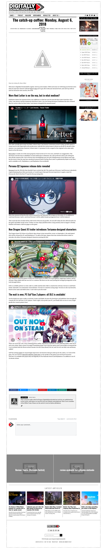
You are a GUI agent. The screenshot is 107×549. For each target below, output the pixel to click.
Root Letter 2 (67, 28)
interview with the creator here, (31, 354)
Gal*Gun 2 (29, 28)
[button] (61, 535)
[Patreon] (92, 15)
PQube (56, 28)
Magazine (28, 15)
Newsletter (46, 15)
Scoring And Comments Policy (65, 542)
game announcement (36, 28)
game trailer (43, 28)
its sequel (19, 352)
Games (12, 15)
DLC (18, 28)
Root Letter (60, 28)
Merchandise (37, 15)
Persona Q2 (52, 28)
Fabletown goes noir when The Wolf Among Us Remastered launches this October (35, 508)
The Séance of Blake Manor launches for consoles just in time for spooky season (17, 508)
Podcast (20, 15)
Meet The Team (48, 542)
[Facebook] (85, 15)
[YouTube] (87, 15)
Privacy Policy (55, 542)
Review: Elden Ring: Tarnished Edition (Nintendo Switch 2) (53, 507)
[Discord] (94, 15)
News (48, 28)
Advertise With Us (39, 542)
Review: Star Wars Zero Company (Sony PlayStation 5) (71, 507)
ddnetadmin (42, 27)
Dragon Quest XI (23, 28)
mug (35, 88)
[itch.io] (90, 15)
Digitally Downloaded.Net (60, 539)
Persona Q (12, 170)
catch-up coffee (13, 28)
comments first (71, 419)
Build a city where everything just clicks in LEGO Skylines (90, 507)
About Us (55, 15)
